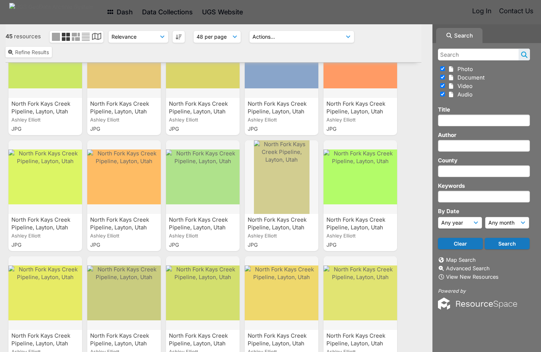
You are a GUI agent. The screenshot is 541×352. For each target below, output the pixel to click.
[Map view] (96, 37)
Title (444, 109)
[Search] (524, 54)
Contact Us (516, 11)
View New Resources (472, 277)
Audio (464, 94)
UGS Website (222, 12)
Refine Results (32, 52)
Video (464, 85)
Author (447, 134)
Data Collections (167, 12)
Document (470, 77)
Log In (481, 11)
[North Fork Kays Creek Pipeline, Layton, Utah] (45, 177)
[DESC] (179, 37)
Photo (464, 69)
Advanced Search (467, 268)
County (447, 160)
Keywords (451, 185)
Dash (124, 12)
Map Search (460, 260)
